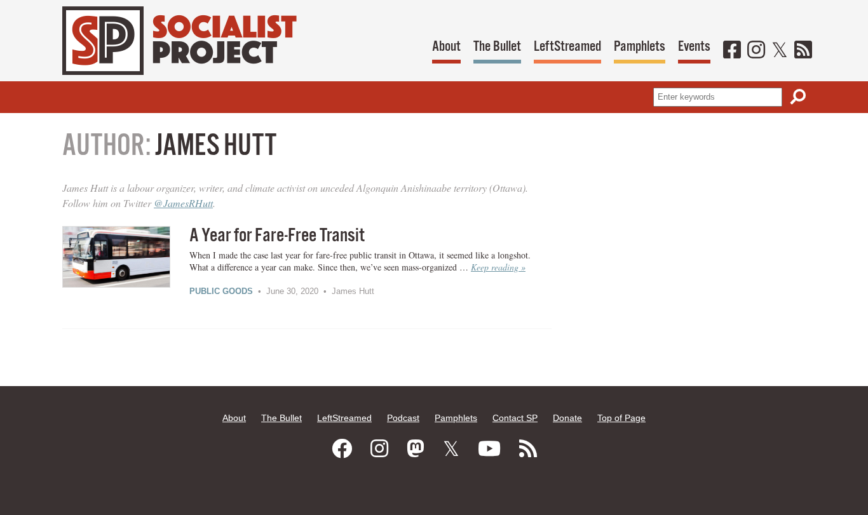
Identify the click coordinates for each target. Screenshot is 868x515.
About (446, 46)
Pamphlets (639, 46)
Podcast (403, 418)
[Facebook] (732, 50)
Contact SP (515, 418)
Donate (567, 418)
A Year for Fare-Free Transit (277, 236)
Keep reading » (498, 267)
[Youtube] (489, 449)
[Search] (798, 97)
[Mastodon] (415, 449)
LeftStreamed (567, 46)
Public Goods (221, 291)
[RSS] (803, 50)
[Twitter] (779, 50)
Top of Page (621, 418)
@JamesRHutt (183, 203)
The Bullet (497, 46)
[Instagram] (756, 50)
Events (694, 46)
